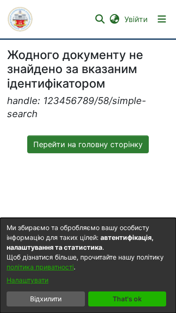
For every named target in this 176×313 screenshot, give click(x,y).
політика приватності (40, 267)
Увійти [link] (136, 19)
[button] (20, 19)
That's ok (127, 299)
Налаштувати (27, 280)
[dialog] (88, 265)
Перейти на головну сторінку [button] (88, 144)
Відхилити (45, 299)
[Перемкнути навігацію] (162, 19)
